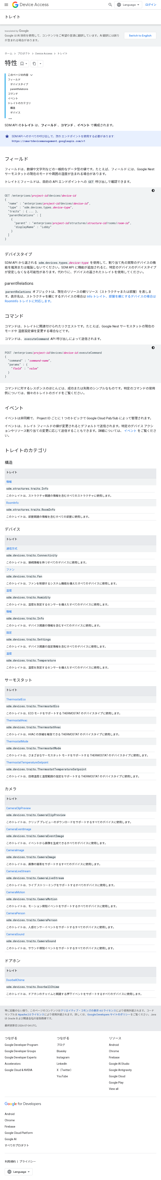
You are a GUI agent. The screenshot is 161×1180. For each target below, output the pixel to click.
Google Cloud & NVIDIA (18, 1070)
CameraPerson (15, 913)
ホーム (8, 53)
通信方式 (11, 548)
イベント (130, 431)
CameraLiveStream (18, 871)
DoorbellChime (15, 980)
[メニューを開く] (6, 4)
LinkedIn (62, 1063)
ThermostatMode (17, 741)
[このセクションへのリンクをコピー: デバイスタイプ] (36, 254)
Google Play (116, 1082)
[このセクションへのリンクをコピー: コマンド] (27, 316)
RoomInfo (12, 502)
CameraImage (15, 850)
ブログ (61, 1044)
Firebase (114, 1057)
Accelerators (13, 1063)
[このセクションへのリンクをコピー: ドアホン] (24, 961)
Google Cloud (117, 1076)
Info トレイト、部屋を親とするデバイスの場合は (121, 296)
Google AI (10, 1139)
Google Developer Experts (21, 1057)
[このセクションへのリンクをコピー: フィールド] (32, 159)
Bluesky (61, 1051)
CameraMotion (15, 892)
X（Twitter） (65, 1070)
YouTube (62, 1076)
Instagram (63, 1057)
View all (113, 1088)
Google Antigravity (120, 1070)
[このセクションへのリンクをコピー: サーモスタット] (36, 680)
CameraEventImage (18, 829)
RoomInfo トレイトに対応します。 (29, 301)
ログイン (150, 4)
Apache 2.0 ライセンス (31, 1014)
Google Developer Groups (20, 1051)
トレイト (12, 17)
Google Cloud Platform (19, 1132)
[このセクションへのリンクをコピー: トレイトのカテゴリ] (51, 451)
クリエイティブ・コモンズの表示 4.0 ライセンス (88, 1010)
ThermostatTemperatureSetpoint (27, 762)
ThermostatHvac (16, 720)
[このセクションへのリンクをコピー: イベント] (27, 408)
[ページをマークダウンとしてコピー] (34, 63)
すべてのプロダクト (17, 1145)
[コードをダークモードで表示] (153, 190)
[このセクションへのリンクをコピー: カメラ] (20, 789)
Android (114, 1044)
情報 (9, 481)
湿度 (9, 590)
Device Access (34, 4)
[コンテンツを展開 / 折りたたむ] (31, 75)
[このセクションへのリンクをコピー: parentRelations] (37, 283)
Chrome (114, 1051)
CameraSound (15, 934)
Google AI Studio (119, 1063)
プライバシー (27, 1161)
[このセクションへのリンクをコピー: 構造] (16, 463)
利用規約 (10, 1161)
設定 (9, 632)
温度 (9, 653)
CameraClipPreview (18, 808)
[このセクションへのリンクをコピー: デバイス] (24, 529)
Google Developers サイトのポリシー (108, 1014)
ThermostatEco (16, 699)
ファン (10, 569)
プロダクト (23, 53)
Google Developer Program (21, 1044)
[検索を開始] (110, 4)
